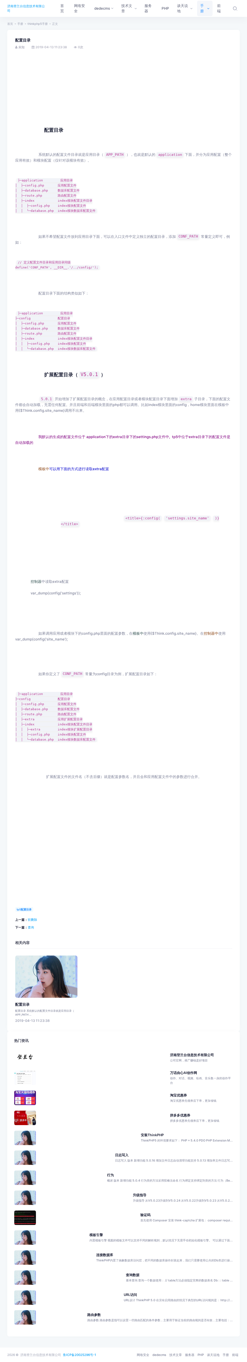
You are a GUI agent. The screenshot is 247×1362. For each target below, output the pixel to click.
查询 (31, 927)
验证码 (145, 1215)
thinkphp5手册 (37, 24)
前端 (235, 1355)
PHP (201, 1355)
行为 (110, 1175)
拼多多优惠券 (194, 1117)
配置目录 (22, 1004)
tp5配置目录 (24, 909)
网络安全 (143, 1355)
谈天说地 (213, 1355)
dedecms (159, 1355)
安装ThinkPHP (152, 1135)
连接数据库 (104, 1255)
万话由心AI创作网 (200, 1078)
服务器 (189, 1355)
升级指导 (139, 1195)
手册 (20, 24)
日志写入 (122, 1155)
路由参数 (94, 1315)
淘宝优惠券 (193, 1097)
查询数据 (132, 1275)
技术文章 (175, 1355)
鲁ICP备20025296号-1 (79, 1355)
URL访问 (130, 1295)
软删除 (32, 920)
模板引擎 (96, 1235)
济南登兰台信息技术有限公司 (26, 8)
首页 (10, 24)
